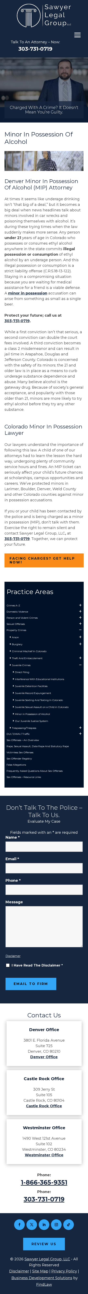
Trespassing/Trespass (24, 727)
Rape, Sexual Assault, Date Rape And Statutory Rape (38, 746)
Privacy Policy (64, 1271)
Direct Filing (22, 672)
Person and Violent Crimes (22, 617)
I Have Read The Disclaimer (37, 965)
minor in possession (27, 293)
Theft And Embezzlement (27, 658)
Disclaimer (13, 956)
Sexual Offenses (16, 623)
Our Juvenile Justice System (31, 721)
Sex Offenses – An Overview (23, 740)
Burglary (17, 644)
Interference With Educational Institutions (39, 679)
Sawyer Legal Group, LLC (47, 1259)
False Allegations (16, 764)
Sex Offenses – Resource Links (24, 777)
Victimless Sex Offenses (20, 752)
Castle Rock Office (44, 1106)
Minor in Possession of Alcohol (32, 714)
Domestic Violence (17, 611)
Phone (13, 880)
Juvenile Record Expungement (33, 693)
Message (14, 902)
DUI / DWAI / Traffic (18, 733)
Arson (15, 637)
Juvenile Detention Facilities (31, 686)
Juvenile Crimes (21, 665)
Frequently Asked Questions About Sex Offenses (35, 770)
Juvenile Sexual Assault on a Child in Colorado (42, 707)
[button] (77, 35)
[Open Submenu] (80, 605)
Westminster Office (44, 1155)
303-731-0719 (35, 49)
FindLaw (44, 1284)
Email (12, 859)
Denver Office (44, 1057)
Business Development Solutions (41, 1278)
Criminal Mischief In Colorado (29, 651)
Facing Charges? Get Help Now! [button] (42, 560)
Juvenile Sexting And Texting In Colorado (39, 700)
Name (13, 837)
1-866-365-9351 (44, 1182)
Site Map (40, 1271)
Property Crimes (16, 630)
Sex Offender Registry (19, 758)
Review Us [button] (44, 1244)
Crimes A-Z (13, 605)
